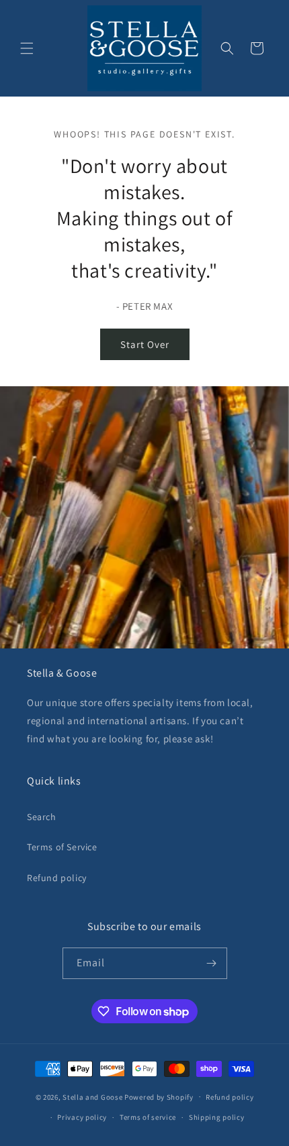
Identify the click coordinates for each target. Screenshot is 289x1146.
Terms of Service (62, 847)
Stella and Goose (93, 1096)
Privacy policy (82, 1117)
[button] (27, 48)
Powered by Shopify (159, 1096)
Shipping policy (217, 1117)
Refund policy (57, 878)
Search (41, 817)
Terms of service (148, 1117)
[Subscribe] (211, 963)
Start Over (144, 344)
